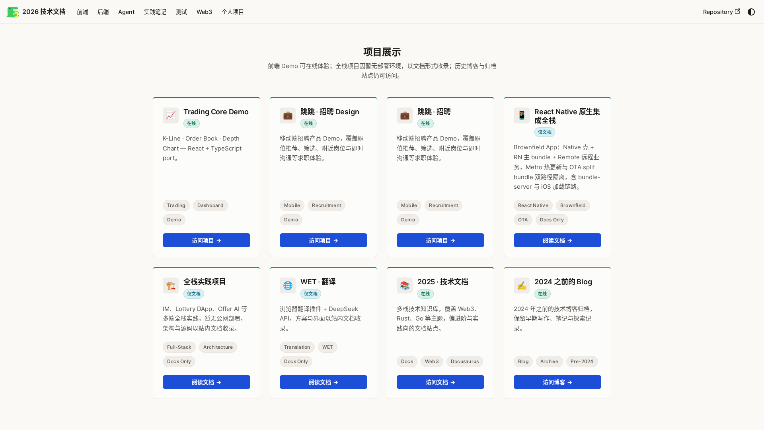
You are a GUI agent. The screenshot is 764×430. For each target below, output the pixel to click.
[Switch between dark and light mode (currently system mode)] (751, 12)
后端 (103, 11)
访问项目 (207, 240)
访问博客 (558, 382)
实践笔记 (155, 11)
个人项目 (233, 11)
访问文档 (441, 382)
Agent (126, 11)
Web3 (204, 11)
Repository (718, 11)
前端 (82, 11)
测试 (181, 11)
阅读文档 (558, 240)
